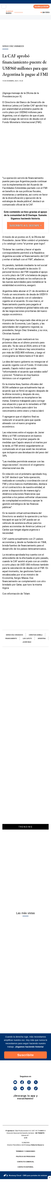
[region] (25, 36)
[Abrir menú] (3, 7)
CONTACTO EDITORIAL (25, 1167)
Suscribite (25, 1055)
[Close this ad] (49, 1177)
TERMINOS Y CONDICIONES (25, 1151)
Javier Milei (26, 642)
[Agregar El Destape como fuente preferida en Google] (25, 85)
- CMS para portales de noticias (28, 1175)
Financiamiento (11, 638)
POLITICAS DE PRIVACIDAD (25, 1156)
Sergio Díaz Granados (14, 635)
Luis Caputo (27, 638)
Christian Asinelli (35, 635)
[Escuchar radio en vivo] (3, 12)
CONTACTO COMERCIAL (25, 1162)
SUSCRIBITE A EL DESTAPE (24, 225)
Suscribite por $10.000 (41, 6)
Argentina (42, 638)
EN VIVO (46, 12)
